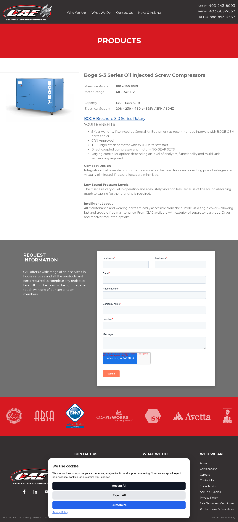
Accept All (119, 485)
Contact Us (124, 12)
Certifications (208, 469)
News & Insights (149, 12)
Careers (205, 474)
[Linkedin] (35, 491)
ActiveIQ (229, 517)
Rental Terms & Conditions (217, 509)
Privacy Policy (209, 497)
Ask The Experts (210, 492)
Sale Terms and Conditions (217, 503)
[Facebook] (24, 491)
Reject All (119, 495)
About (204, 463)
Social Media (208, 486)
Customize (119, 505)
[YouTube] (46, 491)
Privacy (49, 517)
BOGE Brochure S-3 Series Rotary (114, 118)
